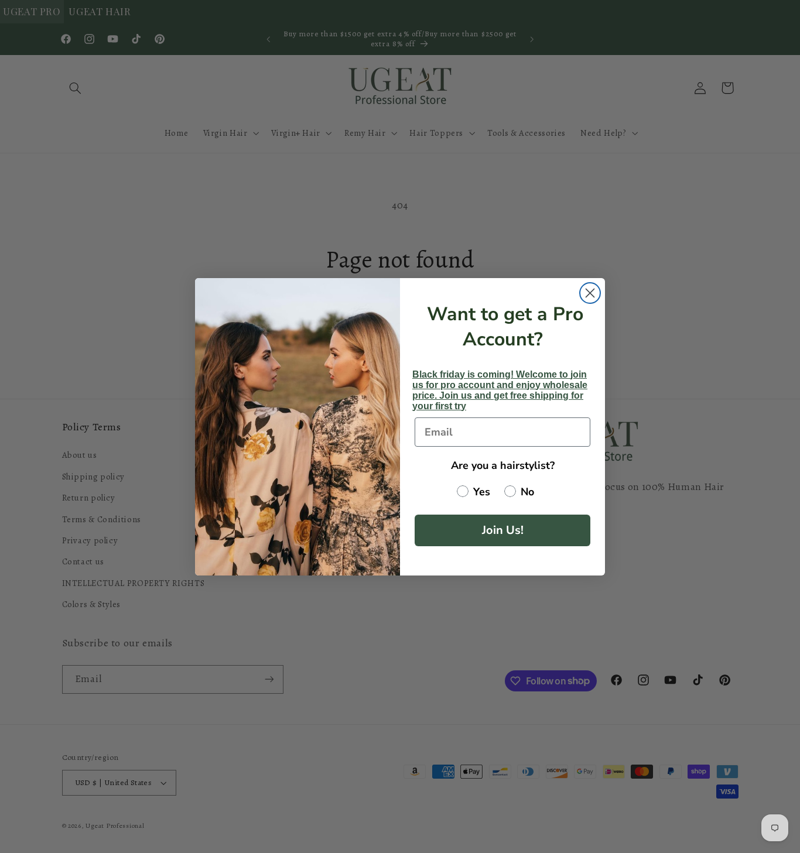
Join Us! (503, 530)
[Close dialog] (590, 293)
